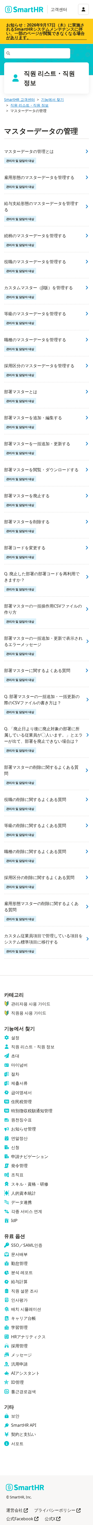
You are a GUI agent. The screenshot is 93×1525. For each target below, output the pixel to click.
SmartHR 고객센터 (19, 99)
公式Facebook (22, 1519)
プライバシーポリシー (57, 1510)
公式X (52, 1519)
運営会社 (17, 1510)
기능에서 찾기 (52, 99)
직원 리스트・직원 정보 (29, 105)
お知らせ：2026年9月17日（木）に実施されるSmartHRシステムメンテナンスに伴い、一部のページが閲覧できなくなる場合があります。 (45, 31)
